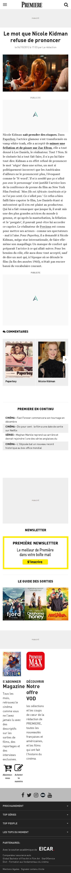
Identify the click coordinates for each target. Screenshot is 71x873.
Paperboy (9, 139)
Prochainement (13, 805)
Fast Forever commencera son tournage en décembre (35, 419)
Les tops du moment (16, 832)
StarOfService (48, 858)
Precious (45, 226)
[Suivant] (65, 359)
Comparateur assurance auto (17, 855)
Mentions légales (11, 869)
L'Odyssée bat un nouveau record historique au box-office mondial (29, 445)
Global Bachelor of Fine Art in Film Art (21, 858)
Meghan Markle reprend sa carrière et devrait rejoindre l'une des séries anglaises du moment (31, 437)
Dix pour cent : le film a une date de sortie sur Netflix (34, 428)
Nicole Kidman (46, 381)
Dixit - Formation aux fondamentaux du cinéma (25, 861)
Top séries (9, 814)
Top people (10, 823)
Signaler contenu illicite (32, 869)
